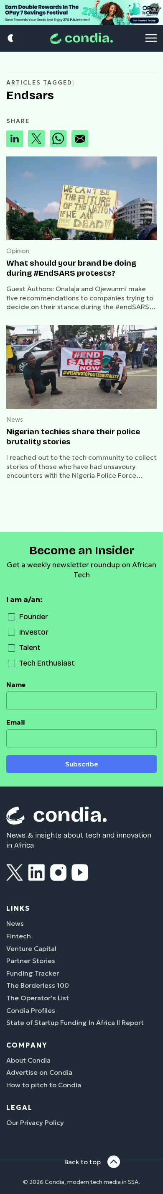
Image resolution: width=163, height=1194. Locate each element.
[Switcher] (11, 38)
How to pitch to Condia (43, 1085)
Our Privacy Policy (35, 1122)
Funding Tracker (32, 973)
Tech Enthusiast (47, 663)
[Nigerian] (81, 367)
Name (15, 685)
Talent (30, 647)
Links (18, 908)
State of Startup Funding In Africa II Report (75, 1022)
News (14, 419)
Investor (33, 632)
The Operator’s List (37, 998)
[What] (81, 198)
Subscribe (81, 764)
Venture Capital (31, 948)
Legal (19, 1107)
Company (26, 1045)
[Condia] (81, 38)
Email (15, 722)
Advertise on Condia (39, 1072)
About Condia (28, 1060)
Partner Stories (30, 960)
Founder (33, 616)
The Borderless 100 (37, 985)
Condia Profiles (30, 1010)
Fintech (18, 936)
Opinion (17, 251)
